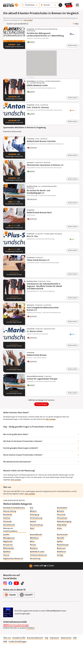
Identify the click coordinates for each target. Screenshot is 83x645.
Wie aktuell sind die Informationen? (41, 462)
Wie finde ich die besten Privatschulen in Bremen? (41, 441)
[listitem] (14, 507)
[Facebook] (10, 583)
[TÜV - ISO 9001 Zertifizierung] (8, 612)
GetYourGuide (16, 131)
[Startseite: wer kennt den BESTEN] (10, 5)
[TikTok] (22, 583)
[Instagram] (5, 583)
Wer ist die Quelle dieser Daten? (41, 434)
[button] (72, 45)
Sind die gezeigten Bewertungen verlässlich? (41, 448)
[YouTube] (16, 583)
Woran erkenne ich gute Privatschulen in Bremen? (41, 455)
